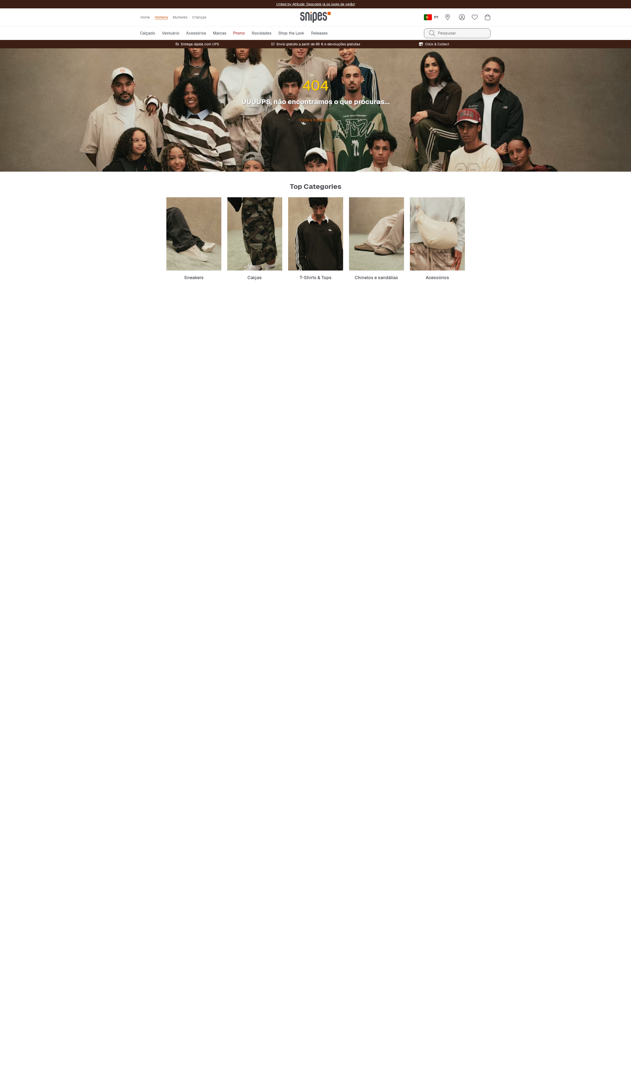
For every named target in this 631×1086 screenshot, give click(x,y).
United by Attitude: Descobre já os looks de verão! (315, 4)
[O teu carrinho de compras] (487, 17)
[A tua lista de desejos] (474, 17)
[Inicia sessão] (461, 17)
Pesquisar (447, 33)
